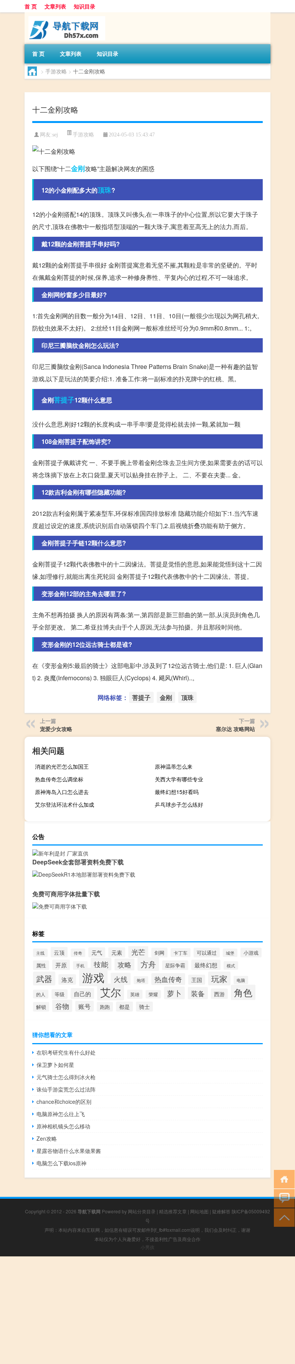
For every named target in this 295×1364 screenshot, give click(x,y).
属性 (41, 965)
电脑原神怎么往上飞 (60, 1114)
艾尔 (110, 992)
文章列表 (55, 6)
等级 (60, 994)
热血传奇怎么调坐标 (59, 779)
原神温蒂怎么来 (173, 766)
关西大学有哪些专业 (179, 779)
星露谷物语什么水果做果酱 (68, 1151)
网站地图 (199, 1211)
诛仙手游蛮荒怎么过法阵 (66, 1089)
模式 (231, 965)
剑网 (159, 952)
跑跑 (105, 1006)
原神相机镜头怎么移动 (63, 1126)
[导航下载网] (65, 15)
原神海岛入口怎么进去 (62, 792)
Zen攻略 (46, 1138)
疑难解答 (221, 1211)
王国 (196, 980)
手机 (80, 965)
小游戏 (251, 952)
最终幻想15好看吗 (177, 792)
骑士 (144, 1006)
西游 (219, 994)
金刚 (78, 168)
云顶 (59, 952)
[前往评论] (282, 1197)
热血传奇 (168, 979)
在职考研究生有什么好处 (66, 1052)
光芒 (138, 952)
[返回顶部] (282, 1217)
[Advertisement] (147, 1310)
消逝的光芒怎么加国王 (62, 766)
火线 (121, 979)
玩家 (219, 978)
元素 (116, 952)
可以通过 (207, 952)
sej (55, 135)
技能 (101, 964)
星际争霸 (175, 965)
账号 (84, 1006)
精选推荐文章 (173, 1211)
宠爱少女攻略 (56, 729)
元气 (96, 952)
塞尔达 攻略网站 (235, 729)
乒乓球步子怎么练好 (179, 804)
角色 (243, 992)
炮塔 (141, 980)
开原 (61, 965)
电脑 (241, 980)
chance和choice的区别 (63, 1101)
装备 (198, 993)
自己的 (82, 993)
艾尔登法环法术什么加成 (64, 804)
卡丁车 (180, 952)
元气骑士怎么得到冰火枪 (66, 1077)
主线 (40, 953)
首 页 (31, 6)
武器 (44, 978)
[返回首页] (282, 1178)
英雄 (134, 994)
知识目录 (84, 6)
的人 (40, 994)
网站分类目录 (142, 1211)
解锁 (41, 1006)
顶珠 (104, 190)
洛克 (67, 979)
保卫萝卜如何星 (55, 1064)
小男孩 (147, 1247)
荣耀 (153, 994)
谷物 (62, 1006)
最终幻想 (205, 965)
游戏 (93, 977)
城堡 (230, 953)
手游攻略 (56, 71)
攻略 (124, 964)
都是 (124, 1006)
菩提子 (64, 400)
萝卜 (174, 993)
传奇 (78, 953)
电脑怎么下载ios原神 (61, 1163)
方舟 (148, 964)
